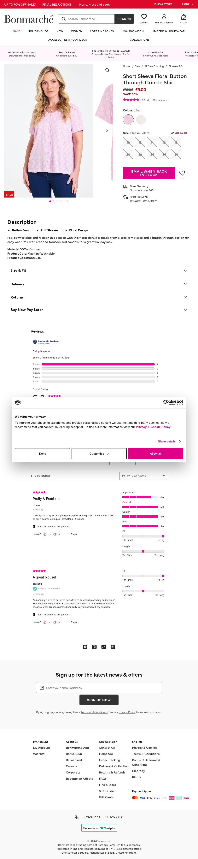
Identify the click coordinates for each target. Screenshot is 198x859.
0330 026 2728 (111, 816)
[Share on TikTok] (103, 646)
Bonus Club (74, 753)
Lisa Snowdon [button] (133, 31)
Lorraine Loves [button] (102, 31)
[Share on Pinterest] (113, 646)
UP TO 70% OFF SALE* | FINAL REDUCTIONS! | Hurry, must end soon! (57, 4)
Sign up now (99, 700)
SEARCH (124, 19)
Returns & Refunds (112, 772)
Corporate (73, 772)
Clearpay (138, 770)
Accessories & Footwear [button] (67, 39)
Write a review (160, 100)
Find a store (163, 4)
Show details (167, 441)
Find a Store (107, 784)
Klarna (136, 777)
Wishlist (38, 753)
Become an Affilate (79, 778)
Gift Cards (106, 797)
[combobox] (86, 19)
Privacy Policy (127, 712)
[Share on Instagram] (94, 646)
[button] (188, 4)
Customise (97, 453)
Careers (71, 766)
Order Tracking (109, 760)
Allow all (155, 453)
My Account (41, 747)
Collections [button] (140, 39)
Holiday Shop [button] (38, 31)
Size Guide (181, 132)
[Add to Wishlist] (182, 173)
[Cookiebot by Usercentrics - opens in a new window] (166, 403)
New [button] (59, 31)
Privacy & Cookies (144, 747)
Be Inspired (74, 760)
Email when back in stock (149, 173)
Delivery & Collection (114, 766)
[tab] (50, 201)
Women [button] (77, 31)
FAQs (103, 778)
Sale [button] (16, 31)
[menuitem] (188, 4)
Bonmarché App (77, 747)
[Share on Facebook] (85, 646)
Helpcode (106, 753)
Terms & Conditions (146, 753)
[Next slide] (107, 130)
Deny (42, 453)
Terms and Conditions (94, 712)
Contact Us (107, 747)
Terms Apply (149, 200)
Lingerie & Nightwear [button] (168, 31)
